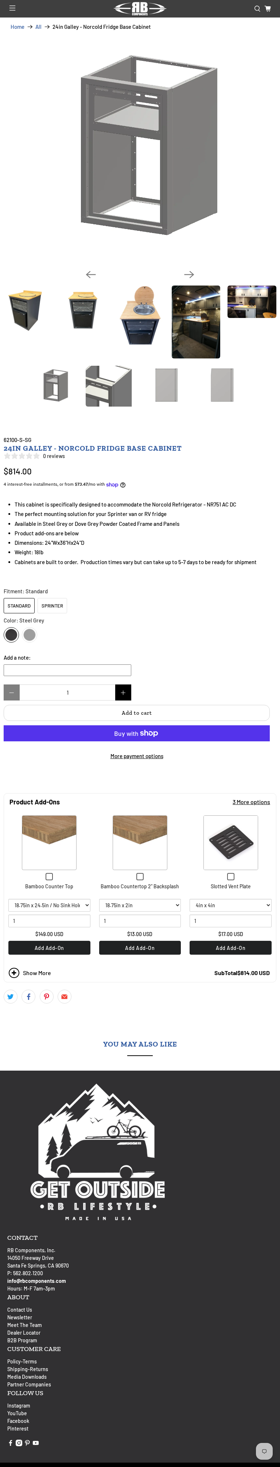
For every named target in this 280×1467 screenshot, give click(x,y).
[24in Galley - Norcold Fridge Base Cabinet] (140, 150)
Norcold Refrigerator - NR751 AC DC (194, 504)
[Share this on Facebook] (28, 997)
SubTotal (225, 973)
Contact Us (19, 1310)
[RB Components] (140, 9)
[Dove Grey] (29, 635)
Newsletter (19, 1317)
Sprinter (52, 606)
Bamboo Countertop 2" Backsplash (140, 886)
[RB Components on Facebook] (10, 1444)
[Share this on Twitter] (11, 997)
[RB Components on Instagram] (19, 1444)
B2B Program (22, 1340)
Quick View (49, 842)
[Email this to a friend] (64, 997)
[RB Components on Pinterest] (27, 1444)
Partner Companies (29, 1384)
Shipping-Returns (27, 1369)
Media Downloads (27, 1377)
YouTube (17, 1413)
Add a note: (17, 657)
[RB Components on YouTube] (35, 1444)
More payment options (136, 756)
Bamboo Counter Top (49, 886)
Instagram (18, 1405)
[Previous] (90, 274)
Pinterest (17, 1428)
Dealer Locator (23, 1333)
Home (17, 27)
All (38, 27)
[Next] (189, 274)
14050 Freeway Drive (30, 1258)
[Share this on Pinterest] (47, 997)
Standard (19, 606)
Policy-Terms (22, 1361)
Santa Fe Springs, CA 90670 (38, 1265)
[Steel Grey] (11, 635)
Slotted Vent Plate (231, 886)
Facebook (18, 1421)
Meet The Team (24, 1325)
